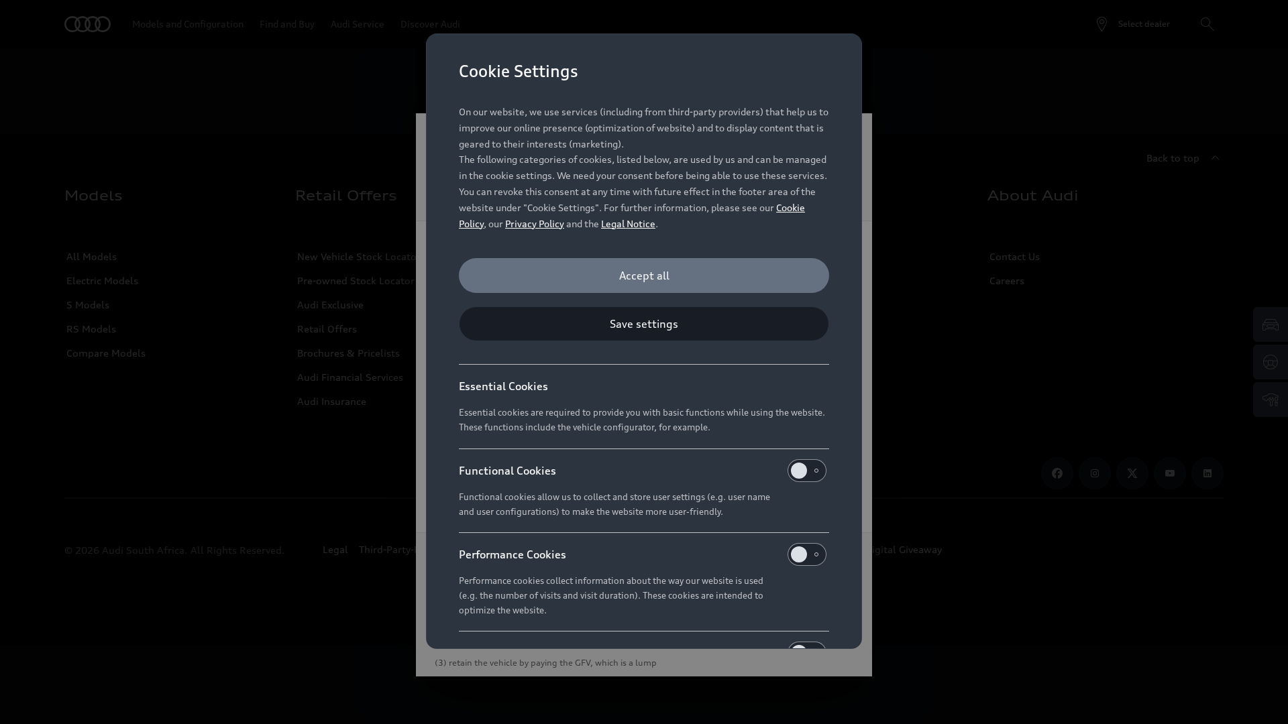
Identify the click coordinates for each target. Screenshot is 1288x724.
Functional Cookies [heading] (507, 470)
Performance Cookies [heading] (512, 554)
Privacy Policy (534, 223)
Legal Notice (628, 223)
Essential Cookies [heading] (503, 386)
